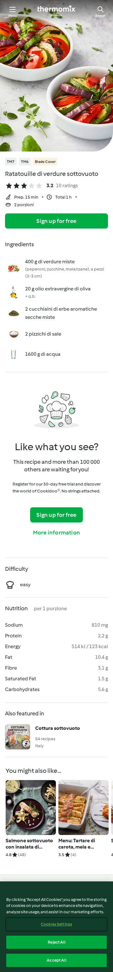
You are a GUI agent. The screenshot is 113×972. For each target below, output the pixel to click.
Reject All (56, 942)
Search (100, 16)
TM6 (25, 161)
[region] (56, 926)
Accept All (56, 960)
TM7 (11, 161)
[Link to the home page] (56, 11)
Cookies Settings (56, 924)
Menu (12, 16)
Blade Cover (45, 161)
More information (56, 532)
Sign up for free (56, 221)
